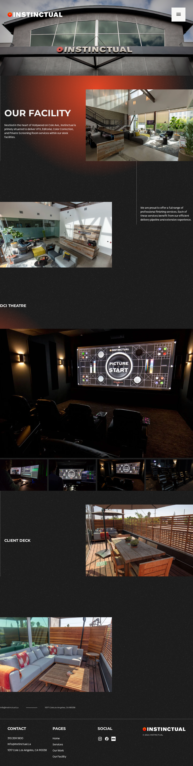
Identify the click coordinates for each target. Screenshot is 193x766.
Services (58, 744)
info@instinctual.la (9, 707)
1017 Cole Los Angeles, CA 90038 (27, 750)
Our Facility (59, 756)
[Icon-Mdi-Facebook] (106, 739)
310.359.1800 (15, 738)
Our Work (58, 750)
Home (56, 738)
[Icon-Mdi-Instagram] (100, 739)
